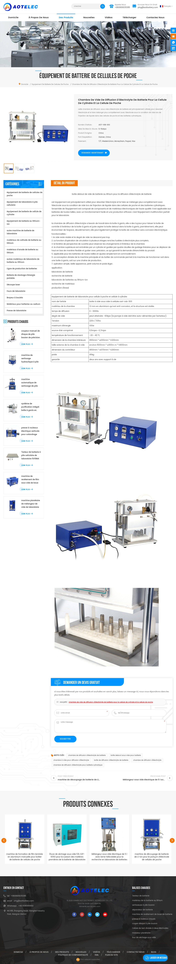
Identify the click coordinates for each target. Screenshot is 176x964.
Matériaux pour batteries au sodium (23, 304)
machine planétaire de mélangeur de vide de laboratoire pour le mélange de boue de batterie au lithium (30, 504)
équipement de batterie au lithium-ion (23, 223)
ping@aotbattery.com (148, 7)
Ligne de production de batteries (22, 268)
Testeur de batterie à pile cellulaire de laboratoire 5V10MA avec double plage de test (31, 456)
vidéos (108, 17)
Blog (153, 952)
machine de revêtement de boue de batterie (152, 914)
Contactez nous (155, 17)
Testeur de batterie (140, 896)
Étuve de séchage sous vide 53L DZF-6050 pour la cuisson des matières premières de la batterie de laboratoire (24, 856)
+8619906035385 (122, 7)
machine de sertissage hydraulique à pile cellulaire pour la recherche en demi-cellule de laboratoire (30, 359)
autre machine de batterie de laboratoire (20, 232)
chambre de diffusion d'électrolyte (147, 760)
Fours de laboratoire (16, 291)
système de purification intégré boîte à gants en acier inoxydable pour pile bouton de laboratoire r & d (30, 407)
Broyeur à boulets (15, 297)
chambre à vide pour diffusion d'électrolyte (71, 760)
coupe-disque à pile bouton (144, 923)
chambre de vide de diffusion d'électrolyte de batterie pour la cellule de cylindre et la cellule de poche (111, 702)
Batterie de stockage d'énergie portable (21, 277)
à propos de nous (39, 17)
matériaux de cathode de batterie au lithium (24, 242)
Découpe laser (13, 284)
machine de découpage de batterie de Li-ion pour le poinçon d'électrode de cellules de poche (109, 856)
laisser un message (158, 957)
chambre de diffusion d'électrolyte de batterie (87, 755)
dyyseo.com (95, 906)
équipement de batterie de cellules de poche (24, 194)
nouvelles (89, 17)
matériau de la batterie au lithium (147, 900)
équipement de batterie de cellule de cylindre (24, 213)
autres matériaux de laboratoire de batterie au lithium (23, 261)
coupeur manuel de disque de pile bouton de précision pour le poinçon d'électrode (30, 334)
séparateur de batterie (142, 910)
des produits (66, 17)
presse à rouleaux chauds (143, 919)
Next (172, 840)
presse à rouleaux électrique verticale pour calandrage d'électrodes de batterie (30, 431)
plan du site (111, 955)
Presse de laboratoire (16, 310)
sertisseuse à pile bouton (143, 905)
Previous (3, 840)
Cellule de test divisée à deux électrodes (150, 928)
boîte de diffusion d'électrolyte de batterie (111, 760)
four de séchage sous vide (144, 937)
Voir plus (25, 344)
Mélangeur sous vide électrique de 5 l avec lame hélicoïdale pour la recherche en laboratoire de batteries (67, 856)
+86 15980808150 (25, 906)
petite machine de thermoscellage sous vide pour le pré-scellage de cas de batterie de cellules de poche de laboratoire (152, 858)
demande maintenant (93, 153)
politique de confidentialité (73, 955)
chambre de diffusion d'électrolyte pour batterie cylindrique (77, 765)
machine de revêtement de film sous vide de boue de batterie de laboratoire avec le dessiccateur (30, 480)
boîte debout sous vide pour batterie (126, 755)
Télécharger (129, 17)
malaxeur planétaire (141, 933)
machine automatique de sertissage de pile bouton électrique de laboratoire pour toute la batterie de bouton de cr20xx (31, 383)
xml (97, 955)
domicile (13, 17)
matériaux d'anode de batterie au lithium (22, 251)
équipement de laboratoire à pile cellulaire (22, 204)
